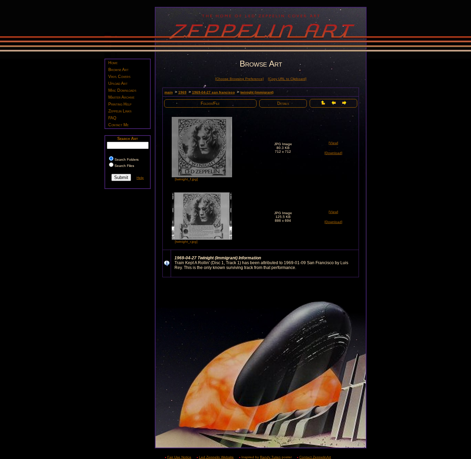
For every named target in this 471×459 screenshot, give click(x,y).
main (168, 92)
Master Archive (121, 97)
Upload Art (118, 83)
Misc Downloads (122, 90)
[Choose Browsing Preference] (239, 79)
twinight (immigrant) (256, 92)
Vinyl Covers (119, 76)
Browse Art (118, 69)
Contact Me (118, 124)
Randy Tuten (270, 457)
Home (113, 62)
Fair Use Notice (179, 457)
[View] (333, 143)
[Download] (333, 153)
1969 (182, 92)
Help (140, 178)
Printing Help (119, 104)
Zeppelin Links (119, 111)
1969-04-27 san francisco (213, 92)
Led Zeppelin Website (216, 457)
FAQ (112, 118)
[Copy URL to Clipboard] (287, 79)
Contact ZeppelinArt (315, 457)
